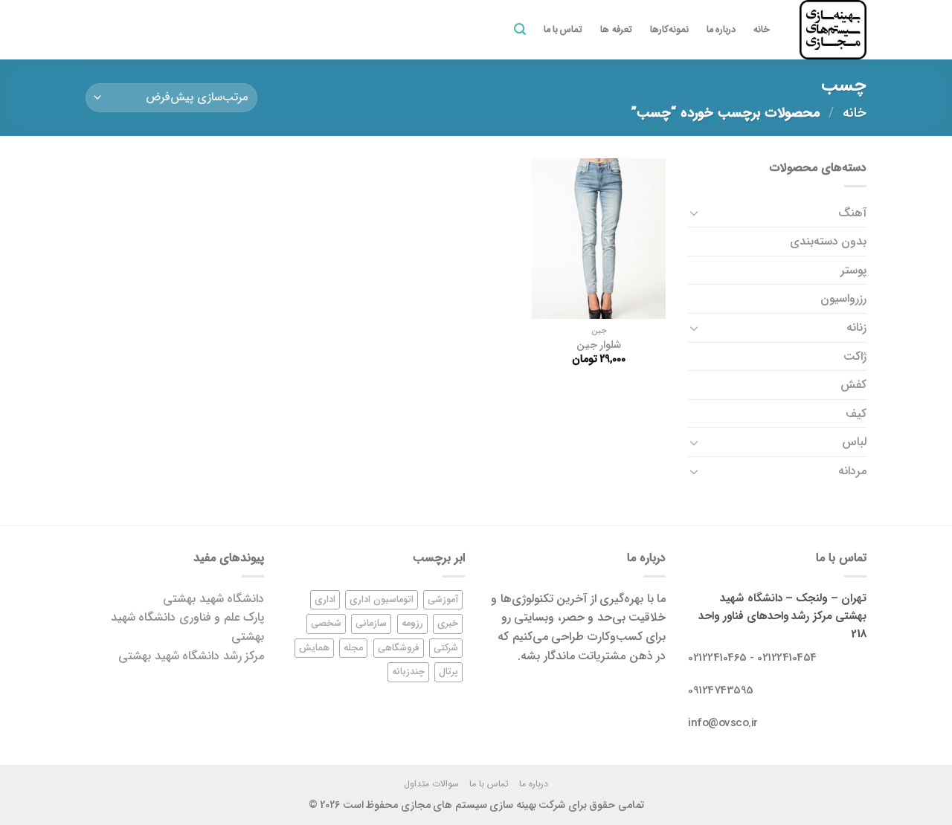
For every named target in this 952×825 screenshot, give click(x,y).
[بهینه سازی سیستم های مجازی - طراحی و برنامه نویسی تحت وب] (829, 29)
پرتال (448, 671)
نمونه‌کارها (669, 29)
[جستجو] (520, 29)
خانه (761, 29)
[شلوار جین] (599, 238)
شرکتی (446, 648)
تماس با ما (563, 29)
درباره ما (721, 29)
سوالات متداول (431, 784)
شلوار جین (599, 346)
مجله (353, 648)
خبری (447, 623)
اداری (325, 599)
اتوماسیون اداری (382, 599)
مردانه (852, 471)
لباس (854, 442)
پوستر (853, 270)
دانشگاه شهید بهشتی (213, 598)
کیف (856, 413)
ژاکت (854, 356)
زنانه (856, 327)
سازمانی (371, 623)
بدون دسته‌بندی (828, 241)
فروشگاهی (398, 648)
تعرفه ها (615, 29)
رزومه (412, 623)
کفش (853, 384)
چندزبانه (408, 671)
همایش (314, 648)
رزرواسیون (843, 298)
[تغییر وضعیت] (694, 212)
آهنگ (852, 213)
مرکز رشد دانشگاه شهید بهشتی (191, 656)
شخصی (326, 623)
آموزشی (443, 599)
